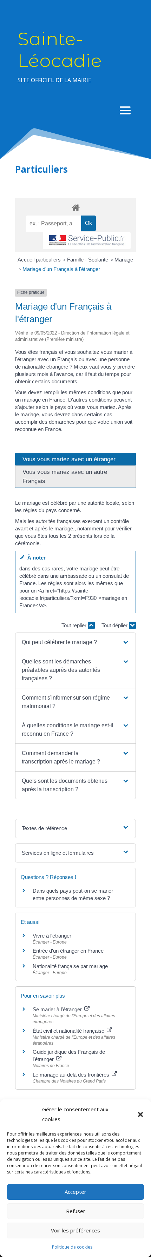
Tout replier (74, 625)
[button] (140, 1114)
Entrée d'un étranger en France (68, 951)
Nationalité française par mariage (70, 966)
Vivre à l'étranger (52, 936)
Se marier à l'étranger (58, 1009)
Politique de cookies (72, 1247)
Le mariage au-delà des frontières (72, 1075)
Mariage (123, 260)
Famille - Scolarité (88, 260)
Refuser (75, 1211)
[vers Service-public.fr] (87, 240)
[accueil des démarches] (75, 207)
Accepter (75, 1191)
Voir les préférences (75, 1230)
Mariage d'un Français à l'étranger (61, 269)
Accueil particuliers (40, 260)
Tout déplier (115, 625)
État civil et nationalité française (69, 1031)
